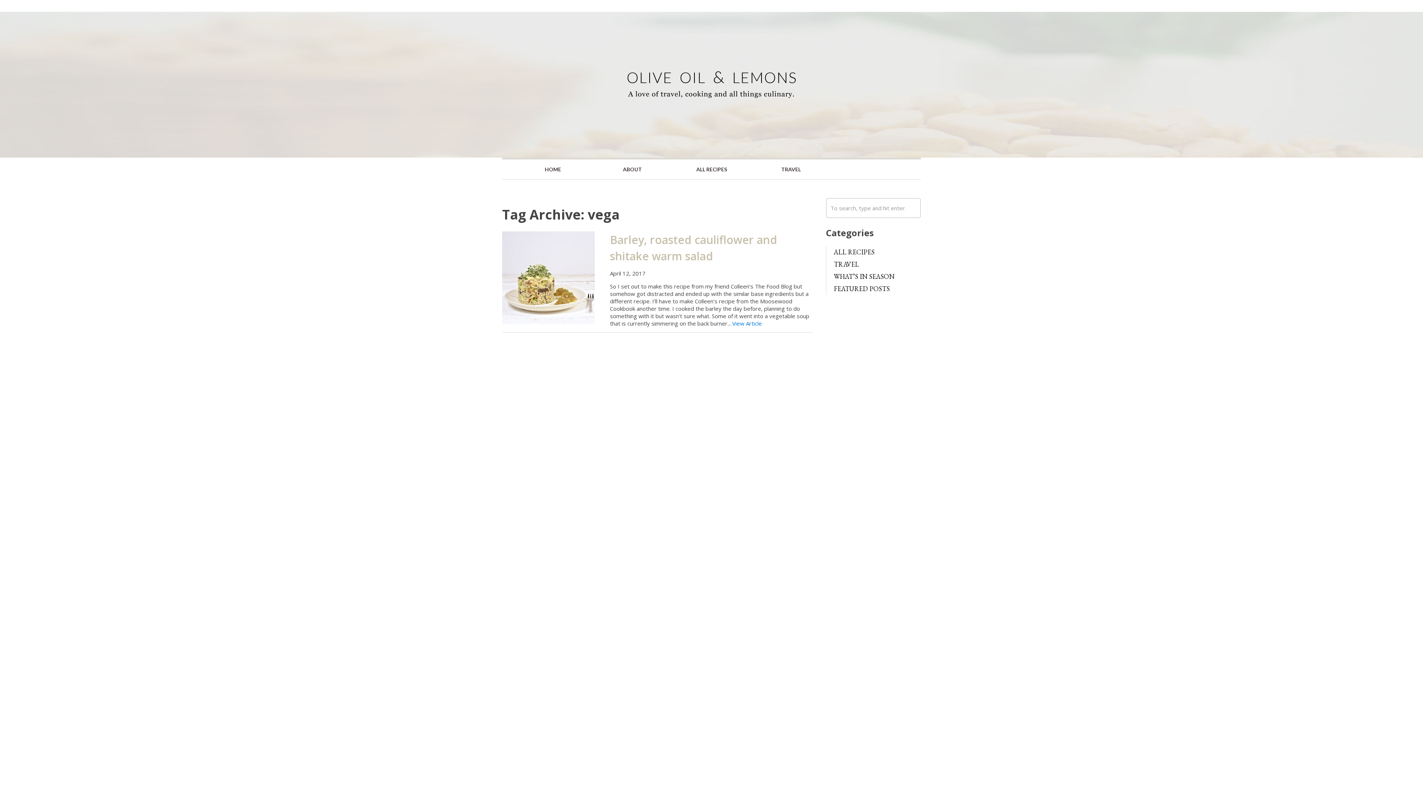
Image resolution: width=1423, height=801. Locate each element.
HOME (553, 169)
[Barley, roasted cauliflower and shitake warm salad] (548, 277)
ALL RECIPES (711, 169)
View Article (747, 323)
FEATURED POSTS (862, 288)
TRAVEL (791, 169)
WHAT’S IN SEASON (864, 276)
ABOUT (632, 169)
